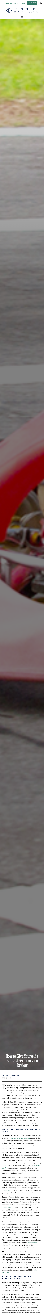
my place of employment (20, 1138)
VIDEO (16, 3)
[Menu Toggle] (22, 17)
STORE (23, 3)
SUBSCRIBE (8, 3)
